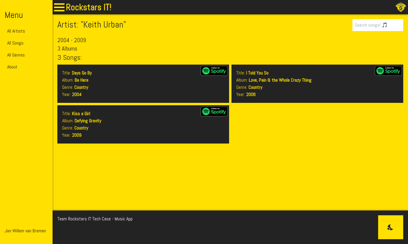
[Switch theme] (390, 227)
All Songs (15, 43)
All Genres (16, 55)
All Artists (16, 31)
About (12, 67)
